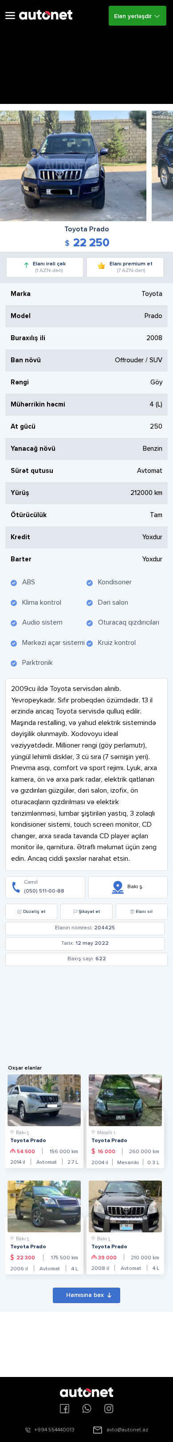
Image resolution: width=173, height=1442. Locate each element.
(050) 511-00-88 (44, 891)
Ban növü (26, 360)
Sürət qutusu (32, 471)
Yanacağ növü (33, 448)
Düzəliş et (34, 911)
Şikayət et (89, 911)
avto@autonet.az (127, 1430)
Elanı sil (144, 911)
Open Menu (10, 15)
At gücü (23, 426)
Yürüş (20, 493)
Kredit (20, 537)
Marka (21, 294)
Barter (21, 559)
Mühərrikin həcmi (38, 404)
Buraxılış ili (28, 338)
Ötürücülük (29, 515)
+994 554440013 (54, 1430)
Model (21, 316)
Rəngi (20, 382)
